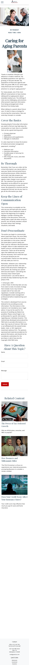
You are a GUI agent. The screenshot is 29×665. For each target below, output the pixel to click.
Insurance (14, 664)
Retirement (14, 660)
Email (3, 361)
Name (3, 352)
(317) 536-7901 (16, 644)
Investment (14, 662)
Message (4, 370)
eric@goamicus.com (14, 654)
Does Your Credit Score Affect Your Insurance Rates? (14, 498)
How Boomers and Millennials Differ (9, 459)
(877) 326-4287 (17, 646)
